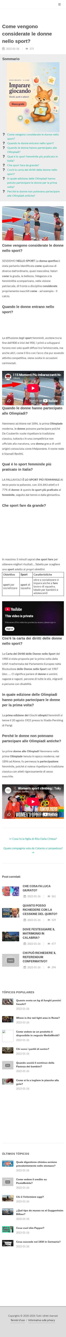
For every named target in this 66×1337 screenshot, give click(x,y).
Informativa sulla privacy (41, 1320)
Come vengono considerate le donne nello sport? (33, 136)
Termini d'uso (18, 1320)
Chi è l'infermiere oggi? (30, 1196)
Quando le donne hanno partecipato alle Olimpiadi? (32, 149)
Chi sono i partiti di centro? (32, 1049)
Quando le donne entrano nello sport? (30, 143)
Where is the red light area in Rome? (38, 1017)
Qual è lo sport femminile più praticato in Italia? (32, 158)
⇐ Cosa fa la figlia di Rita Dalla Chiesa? (33, 839)
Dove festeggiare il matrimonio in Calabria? (39, 933)
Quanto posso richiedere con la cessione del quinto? (40, 909)
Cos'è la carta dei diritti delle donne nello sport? (32, 171)
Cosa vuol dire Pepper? (30, 1228)
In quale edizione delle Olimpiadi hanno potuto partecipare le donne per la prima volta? (32, 182)
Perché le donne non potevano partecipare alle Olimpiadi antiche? (33, 193)
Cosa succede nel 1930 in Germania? (38, 1241)
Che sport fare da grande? (23, 165)
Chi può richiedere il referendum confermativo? (39, 957)
